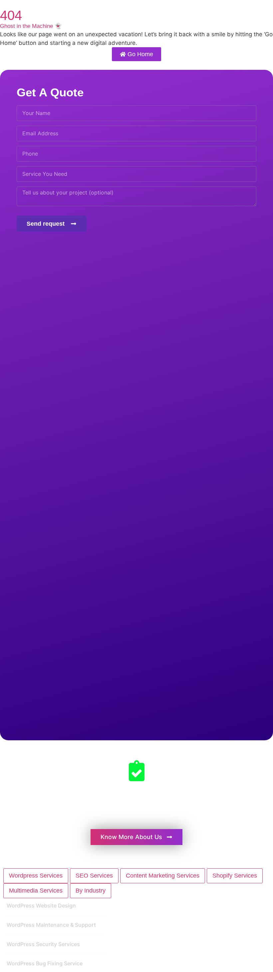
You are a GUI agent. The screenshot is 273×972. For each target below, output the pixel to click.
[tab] (35, 875)
